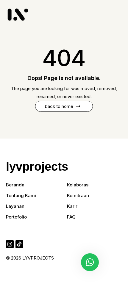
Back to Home (59, 106)
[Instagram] (10, 244)
